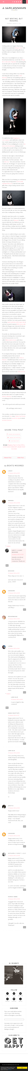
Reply (25, 493)
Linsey (10, 471)
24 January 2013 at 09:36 (14, 502)
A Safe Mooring (9, 1064)
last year (6, 161)
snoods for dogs (16, 418)
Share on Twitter (15, 437)
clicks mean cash (20, 324)
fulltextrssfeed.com (11, 340)
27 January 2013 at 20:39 (14, 855)
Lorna (10, 646)
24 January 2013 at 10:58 (14, 593)
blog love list (18, 48)
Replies (8, 546)
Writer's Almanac (6, 396)
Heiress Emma (12, 896)
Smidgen (20, 1001)
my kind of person (6, 420)
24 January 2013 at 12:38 (17, 554)
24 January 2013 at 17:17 (13, 715)
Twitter (14, 995)
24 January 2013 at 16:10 (13, 648)
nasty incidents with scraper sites (16, 322)
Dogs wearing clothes (18, 445)
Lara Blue (14, 697)
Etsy (11, 416)
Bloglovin (14, 1001)
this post (16, 220)
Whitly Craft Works (20, 416)
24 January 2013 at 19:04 (14, 808)
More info (9, 1069)
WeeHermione (12, 616)
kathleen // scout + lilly (17, 853)
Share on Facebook (14, 434)
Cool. (22, 1067)
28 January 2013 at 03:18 (14, 899)
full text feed (21, 371)
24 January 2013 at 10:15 (13, 573)
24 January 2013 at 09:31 (14, 473)
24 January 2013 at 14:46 (14, 618)
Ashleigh (11, 571)
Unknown (11, 590)
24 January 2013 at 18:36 (17, 699)
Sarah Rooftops (13, 713)
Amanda (11, 500)
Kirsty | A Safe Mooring (17, 551)
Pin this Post (15, 440)
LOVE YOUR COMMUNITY (10, 447)
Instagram (20, 995)
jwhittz (10, 805)
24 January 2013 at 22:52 (14, 835)
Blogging (10, 445)
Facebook (7, 995)
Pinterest (7, 1001)
